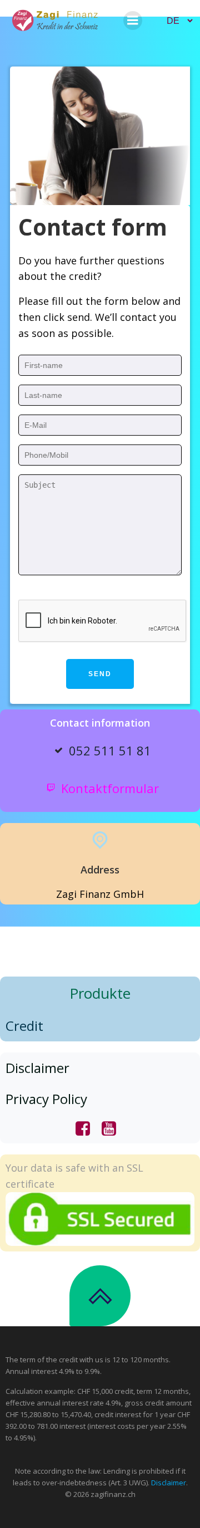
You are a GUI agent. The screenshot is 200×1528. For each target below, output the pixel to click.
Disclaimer (168, 1483)
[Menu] (132, 20)
